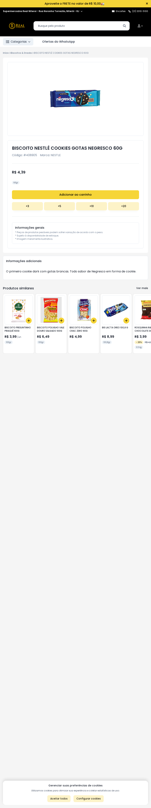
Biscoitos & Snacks (21, 52)
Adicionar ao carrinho (75, 194)
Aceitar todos (59, 798)
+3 (27, 206)
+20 (123, 206)
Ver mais (142, 288)
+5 (59, 206)
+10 (91, 206)
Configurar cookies (88, 798)
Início (6, 52)
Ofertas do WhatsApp (58, 41)
